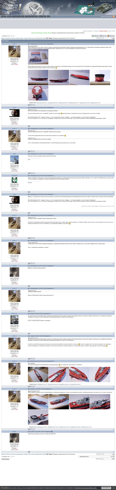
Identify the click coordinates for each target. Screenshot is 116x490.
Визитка (30, 182)
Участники (95, 31)
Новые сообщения (87, 31)
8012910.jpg (84, 427)
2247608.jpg (73, 384)
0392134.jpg (51, 384)
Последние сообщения (18, 16)
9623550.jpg (51, 427)
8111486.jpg (51, 102)
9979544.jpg (93, 102)
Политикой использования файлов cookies (86, 488)
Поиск (109, 31)
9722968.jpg (40, 384)
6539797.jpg (62, 427)
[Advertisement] (58, 24)
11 (50, 313)
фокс (14, 107)
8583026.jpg (72, 102)
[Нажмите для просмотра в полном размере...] (38, 64)
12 (50, 336)
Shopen (14, 265)
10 (54, 288)
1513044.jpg (61, 102)
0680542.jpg (40, 427)
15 (51, 431)
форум (9, 16)
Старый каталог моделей (31, 16)
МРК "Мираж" (49, 38)
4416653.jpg (73, 427)
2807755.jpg (40, 102)
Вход (48, 16)
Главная (4, 16)
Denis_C (14, 44)
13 (53, 361)
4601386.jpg (62, 384)
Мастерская (32, 38)
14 (51, 389)
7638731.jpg (83, 102)
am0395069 (14, 175)
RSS (113, 31)
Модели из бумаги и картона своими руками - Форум (14, 38)
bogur (14, 153)
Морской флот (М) (40, 38)
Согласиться (106, 487)
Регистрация (42, 16)
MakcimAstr (14, 313)
